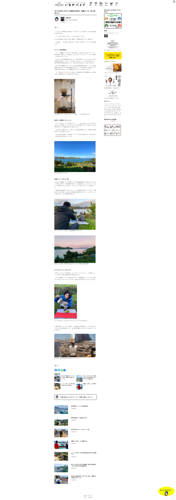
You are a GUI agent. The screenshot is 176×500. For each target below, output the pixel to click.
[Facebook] (55, 370)
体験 (113, 107)
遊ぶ (106, 5)
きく (116, 5)
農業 (115, 114)
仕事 (110, 107)
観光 (112, 114)
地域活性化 (118, 109)
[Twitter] (58, 370)
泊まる (101, 5)
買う (111, 5)
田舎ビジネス (111, 112)
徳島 (107, 110)
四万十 (105, 109)
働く (91, 5)
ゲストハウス (107, 105)
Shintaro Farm (80, 182)
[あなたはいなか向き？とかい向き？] (113, 20)
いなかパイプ (89, 495)
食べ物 (118, 114)
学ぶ (96, 5)
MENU (174, 1)
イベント (106, 103)
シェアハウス (114, 105)
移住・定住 (108, 114)
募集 (119, 107)
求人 (117, 110)
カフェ (118, 103)
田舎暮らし (116, 112)
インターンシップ (113, 103)
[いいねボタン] (56, 28)
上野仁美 (68, 17)
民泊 (115, 110)
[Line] (61, 370)
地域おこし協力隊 (112, 109)
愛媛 (110, 110)
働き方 (116, 107)
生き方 (105, 112)
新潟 (112, 110)
